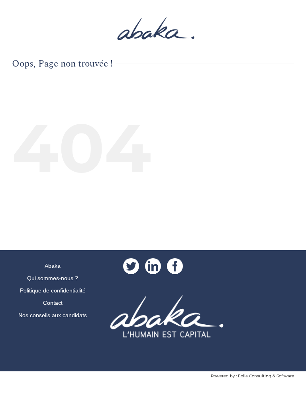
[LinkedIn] (153, 266)
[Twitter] (131, 266)
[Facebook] (175, 266)
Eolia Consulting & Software (266, 376)
